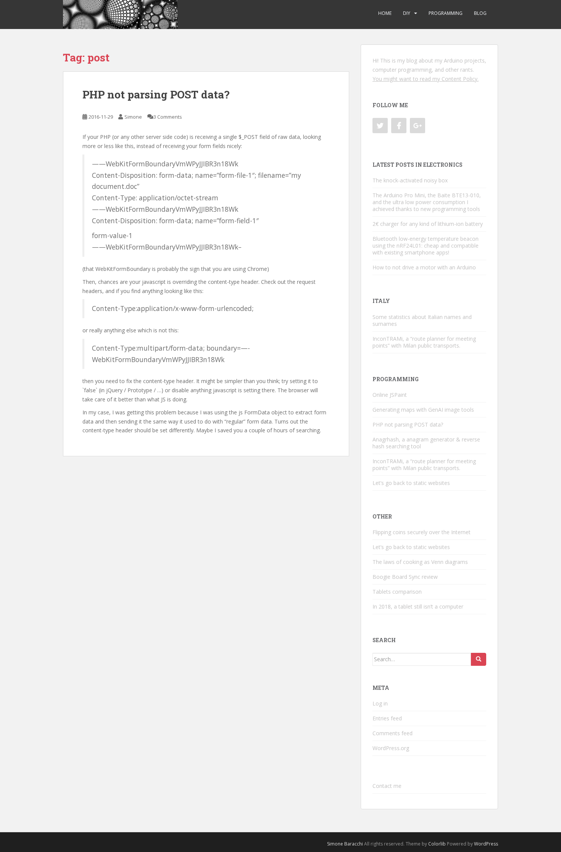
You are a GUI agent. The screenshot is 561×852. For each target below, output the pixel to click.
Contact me (386, 785)
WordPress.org (390, 748)
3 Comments (167, 116)
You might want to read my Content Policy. (425, 78)
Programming (446, 13)
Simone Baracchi (345, 844)
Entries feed (387, 718)
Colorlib (437, 844)
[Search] (478, 659)
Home (385, 13)
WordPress (486, 844)
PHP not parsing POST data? (155, 94)
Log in (380, 703)
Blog (480, 13)
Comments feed (392, 733)
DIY (406, 13)
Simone (133, 116)
